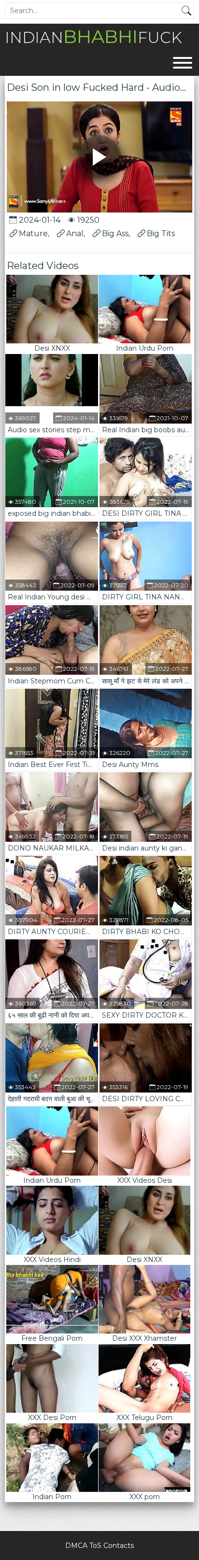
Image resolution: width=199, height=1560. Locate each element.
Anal (75, 233)
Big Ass (115, 233)
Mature (33, 233)
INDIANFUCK (93, 36)
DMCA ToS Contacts (99, 1545)
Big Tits (161, 233)
